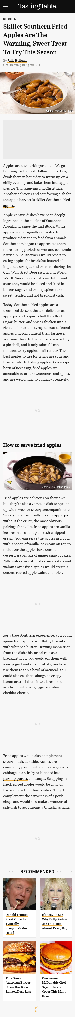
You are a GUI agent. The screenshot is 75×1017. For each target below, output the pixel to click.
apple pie (61, 514)
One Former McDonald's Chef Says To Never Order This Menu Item (54, 987)
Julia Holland (17, 60)
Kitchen (9, 19)
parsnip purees (15, 778)
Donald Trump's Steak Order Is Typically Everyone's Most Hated (17, 924)
